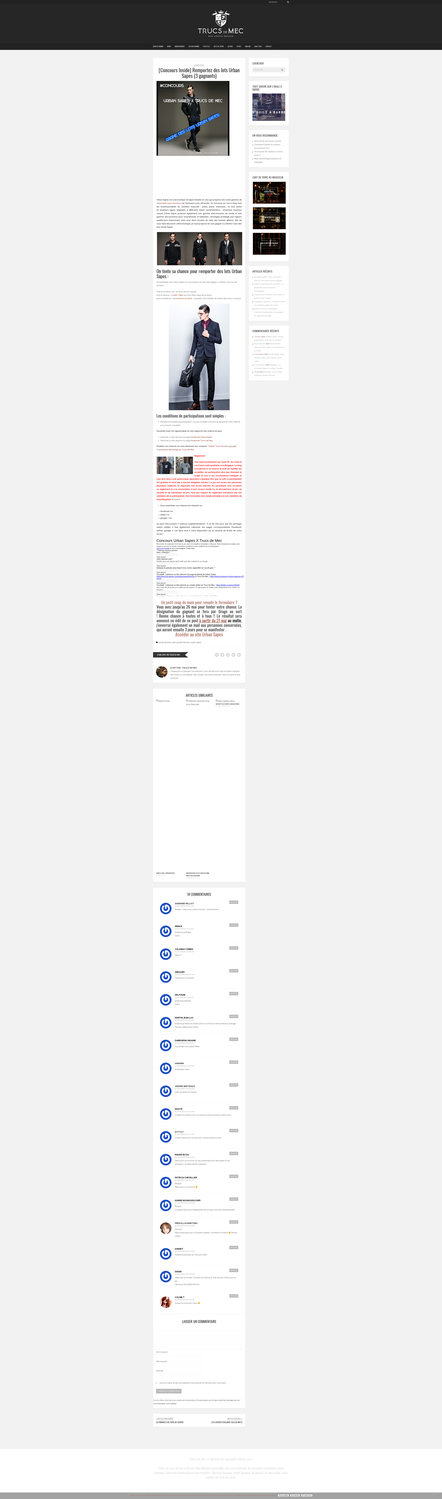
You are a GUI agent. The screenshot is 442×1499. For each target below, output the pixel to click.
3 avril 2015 (160, 875)
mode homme (164, 642)
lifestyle (206, 46)
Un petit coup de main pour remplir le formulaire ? (199, 602)
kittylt (179, 1132)
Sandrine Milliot (184, 903)
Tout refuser (295, 1495)
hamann (179, 1063)
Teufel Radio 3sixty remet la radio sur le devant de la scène (269, 347)
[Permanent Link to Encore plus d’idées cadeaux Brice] (225, 701)
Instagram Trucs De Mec (183, 450)
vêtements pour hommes (169, 203)
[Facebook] (279, 55)
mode (169, 46)
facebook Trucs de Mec (202, 440)
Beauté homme (158, 46)
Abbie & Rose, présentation (165, 873)
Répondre (233, 902)
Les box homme (194, 46)
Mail (161, 1361)
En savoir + (177, 499)
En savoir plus (307, 1495)
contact (269, 46)
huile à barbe (275, 141)
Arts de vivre (219, 46)
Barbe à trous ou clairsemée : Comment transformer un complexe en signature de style (268, 312)
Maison (247, 46)
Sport (239, 46)
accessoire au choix (182, 298)
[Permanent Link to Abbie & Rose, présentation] (169, 701)
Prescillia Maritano (186, 1223)
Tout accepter (283, 1495)
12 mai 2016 (161, 654)
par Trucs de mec (173, 654)
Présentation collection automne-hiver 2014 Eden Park (198, 874)
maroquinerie (180, 46)
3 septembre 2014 (192, 878)
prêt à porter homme (180, 642)
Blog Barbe (274, 159)
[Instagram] (287, 55)
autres (230, 46)
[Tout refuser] (439, 1496)
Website (159, 1371)
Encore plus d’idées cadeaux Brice (227, 704)
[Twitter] (274, 55)
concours (199, 65)
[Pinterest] (283, 55)
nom (162, 1352)
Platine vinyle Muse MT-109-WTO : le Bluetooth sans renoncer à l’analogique (269, 287)
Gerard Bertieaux (185, 1086)
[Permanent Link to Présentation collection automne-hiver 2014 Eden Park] (199, 704)
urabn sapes (195, 642)
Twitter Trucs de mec (218, 446)
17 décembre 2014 (222, 706)
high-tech (258, 46)
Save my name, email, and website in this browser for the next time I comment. (192, 1383)
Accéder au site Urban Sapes (199, 634)
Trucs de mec (259, 344)
